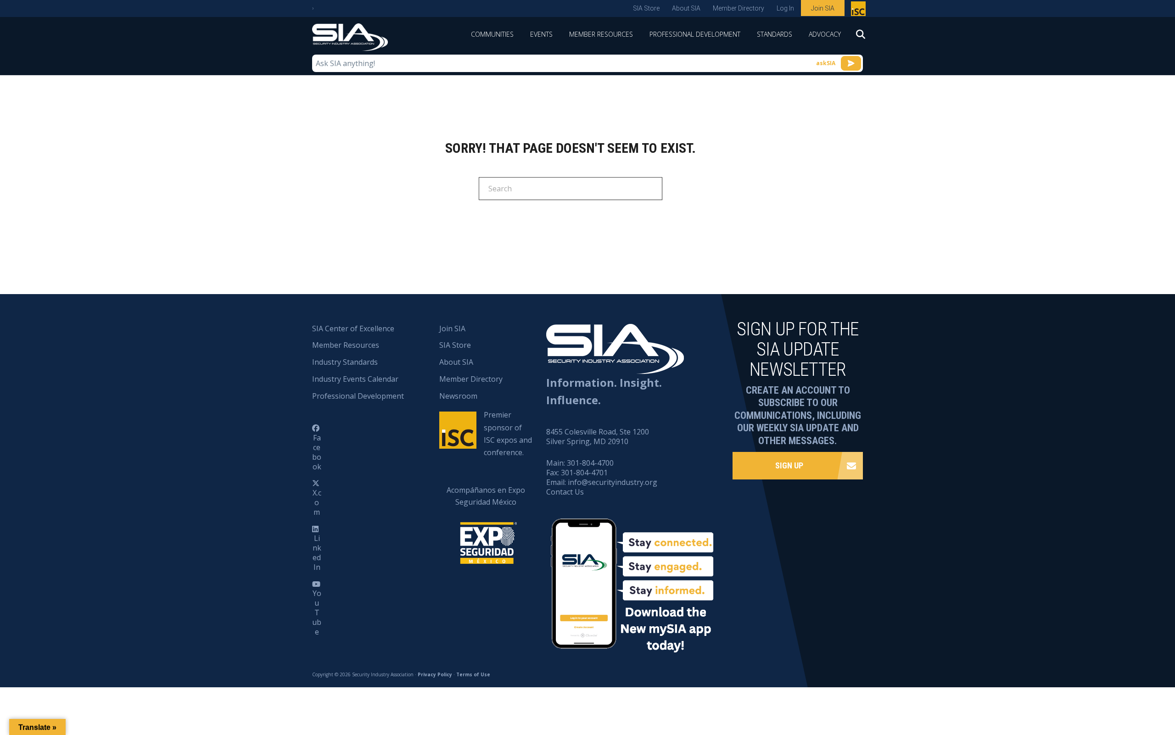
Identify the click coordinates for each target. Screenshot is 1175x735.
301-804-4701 (584, 473)
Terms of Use (473, 674)
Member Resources (601, 34)
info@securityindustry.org (612, 482)
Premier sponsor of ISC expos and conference (859, 10)
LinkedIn (317, 552)
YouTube (316, 612)
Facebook (316, 452)
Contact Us (565, 492)
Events (541, 34)
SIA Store (646, 8)
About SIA (686, 8)
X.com (317, 502)
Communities (492, 34)
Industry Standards (345, 362)
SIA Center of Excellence (353, 328)
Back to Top (1129, 682)
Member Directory (738, 8)
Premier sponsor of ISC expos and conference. (508, 433)
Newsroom (458, 396)
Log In (785, 8)
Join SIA (822, 8)
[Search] (856, 37)
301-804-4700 (590, 463)
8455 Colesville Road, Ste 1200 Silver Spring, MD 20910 (597, 436)
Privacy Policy (435, 674)
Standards (774, 34)
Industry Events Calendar (355, 379)
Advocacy (825, 34)
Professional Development (694, 34)
